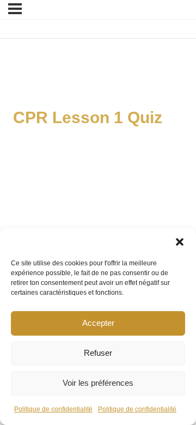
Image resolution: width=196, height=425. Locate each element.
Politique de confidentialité (53, 409)
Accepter (98, 322)
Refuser (98, 352)
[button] (179, 241)
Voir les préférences (98, 382)
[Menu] (15, 8)
